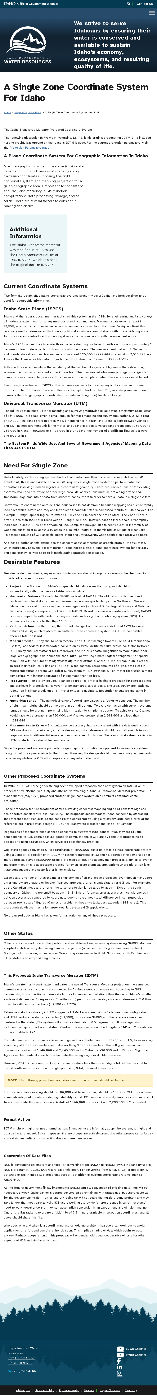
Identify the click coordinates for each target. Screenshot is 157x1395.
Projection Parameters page (29, 148)
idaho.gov (23, 1390)
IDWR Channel (131, 1349)
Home (7, 112)
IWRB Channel (131, 1355)
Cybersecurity (69, 1390)
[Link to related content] (27, 44)
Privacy (89, 1390)
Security (131, 1390)
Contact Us (145, 4)
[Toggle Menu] (152, 13)
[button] (131, 3)
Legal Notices (110, 1390)
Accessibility (44, 1390)
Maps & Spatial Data (28, 112)
